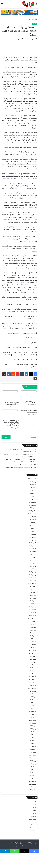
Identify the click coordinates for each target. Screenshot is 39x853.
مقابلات (34, 833)
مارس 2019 (33, 737)
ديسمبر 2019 (32, 711)
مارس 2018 (33, 772)
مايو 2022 (33, 627)
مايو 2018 (33, 766)
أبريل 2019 (33, 734)
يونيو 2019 (33, 729)
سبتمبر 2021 (32, 650)
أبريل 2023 (33, 595)
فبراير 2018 (33, 775)
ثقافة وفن (33, 816)
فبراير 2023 (33, 601)
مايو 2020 (33, 697)
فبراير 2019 (33, 740)
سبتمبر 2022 (32, 615)
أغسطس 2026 (32, 479)
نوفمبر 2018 (32, 749)
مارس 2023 (33, 598)
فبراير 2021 (33, 670)
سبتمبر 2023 (32, 580)
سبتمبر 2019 (32, 720)
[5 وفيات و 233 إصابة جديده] (28, 395)
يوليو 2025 (33, 516)
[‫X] (31, 374)
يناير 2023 (33, 604)
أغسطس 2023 (32, 583)
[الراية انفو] (28, 4)
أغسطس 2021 (32, 653)
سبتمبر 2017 (32, 790)
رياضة (34, 822)
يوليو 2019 (33, 726)
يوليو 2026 (33, 482)
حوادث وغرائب (32, 819)
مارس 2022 (33, 633)
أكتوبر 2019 (33, 717)
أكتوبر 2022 (32, 612)
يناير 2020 (33, 708)
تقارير (34, 813)
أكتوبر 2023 (32, 577)
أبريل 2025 (33, 525)
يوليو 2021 (33, 656)
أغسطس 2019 (32, 723)
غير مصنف (33, 825)
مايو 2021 (33, 662)
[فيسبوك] (35, 374)
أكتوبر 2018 (33, 752)
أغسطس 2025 (32, 514)
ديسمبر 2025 (32, 502)
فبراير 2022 (33, 636)
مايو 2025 (33, 522)
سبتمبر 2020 (32, 685)
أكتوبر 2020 (32, 682)
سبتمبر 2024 (32, 545)
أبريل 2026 (33, 490)
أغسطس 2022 (32, 618)
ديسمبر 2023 (32, 572)
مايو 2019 (33, 732)
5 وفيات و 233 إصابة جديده (29, 402)
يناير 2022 (33, 638)
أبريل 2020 (33, 700)
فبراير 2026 (33, 496)
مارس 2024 (33, 563)
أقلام (34, 804)
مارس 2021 (33, 668)
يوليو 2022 (33, 621)
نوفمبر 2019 (32, 714)
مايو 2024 (33, 557)
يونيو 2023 (33, 589)
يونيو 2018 (33, 763)
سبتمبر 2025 (32, 511)
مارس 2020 (33, 702)
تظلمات (34, 810)
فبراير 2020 (33, 705)
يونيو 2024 (33, 554)
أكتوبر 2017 (33, 787)
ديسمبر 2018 (32, 746)
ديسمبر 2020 (32, 676)
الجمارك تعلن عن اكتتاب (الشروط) (27, 464)
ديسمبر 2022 (32, 607)
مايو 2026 (33, 487)
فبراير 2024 (33, 566)
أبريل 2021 (33, 665)
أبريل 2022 (33, 630)
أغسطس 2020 (32, 688)
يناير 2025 (33, 534)
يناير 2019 (33, 743)
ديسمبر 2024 (32, 537)
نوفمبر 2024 (32, 540)
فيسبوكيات (33, 828)
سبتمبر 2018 (32, 755)
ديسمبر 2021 (32, 641)
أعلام (34, 801)
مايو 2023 (33, 592)
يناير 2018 (33, 778)
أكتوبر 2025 (32, 508)
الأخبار (28, 19)
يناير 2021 (33, 673)
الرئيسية (33, 19)
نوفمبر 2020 (32, 679)
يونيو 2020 (33, 694)
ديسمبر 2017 (32, 781)
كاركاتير (34, 830)
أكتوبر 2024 (32, 543)
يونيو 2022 (33, 624)
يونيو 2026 (33, 484)
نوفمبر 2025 (32, 505)
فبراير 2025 (33, 531)
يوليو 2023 (33, 586)
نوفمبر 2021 (32, 644)
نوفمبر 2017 (32, 784)
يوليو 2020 (33, 691)
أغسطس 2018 (32, 758)
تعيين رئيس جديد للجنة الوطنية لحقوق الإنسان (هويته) (21, 467)
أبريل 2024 (33, 560)
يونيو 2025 (33, 519)
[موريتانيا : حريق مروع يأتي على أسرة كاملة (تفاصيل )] (10, 395)
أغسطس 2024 (32, 548)
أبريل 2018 (33, 769)
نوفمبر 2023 (32, 575)
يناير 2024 (33, 569)
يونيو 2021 (33, 659)
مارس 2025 (33, 528)
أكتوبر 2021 (33, 647)
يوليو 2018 (33, 761)
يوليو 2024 (33, 551)
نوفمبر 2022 (32, 609)
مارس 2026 (33, 493)
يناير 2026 (33, 499)
